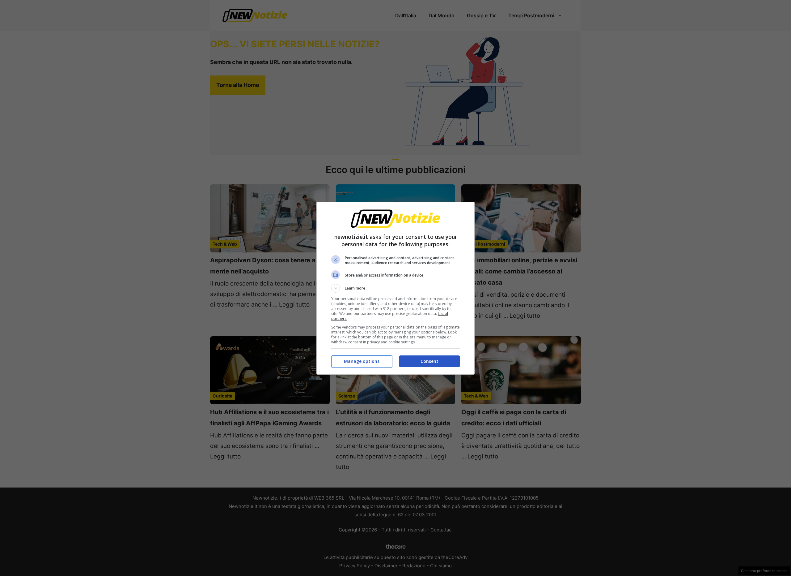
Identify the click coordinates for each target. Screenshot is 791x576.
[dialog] (395, 288)
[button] (395, 288)
